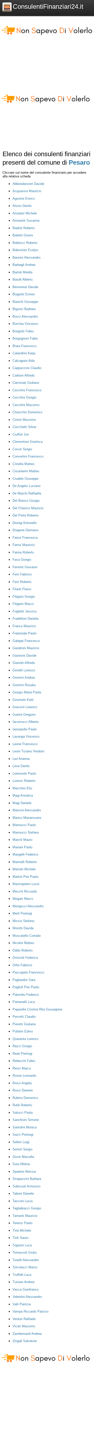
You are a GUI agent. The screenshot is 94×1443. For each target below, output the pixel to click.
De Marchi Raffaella (27, 493)
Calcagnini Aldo (24, 361)
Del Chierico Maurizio (28, 508)
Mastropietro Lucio (26, 884)
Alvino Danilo (22, 206)
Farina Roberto (23, 552)
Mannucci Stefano (26, 832)
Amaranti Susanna (26, 220)
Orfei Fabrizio (22, 965)
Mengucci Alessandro (28, 906)
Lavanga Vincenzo (26, 736)
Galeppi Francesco (26, 641)
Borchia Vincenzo (25, 324)
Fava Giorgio (22, 559)
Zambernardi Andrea (27, 1334)
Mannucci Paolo (24, 825)
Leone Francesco (25, 744)
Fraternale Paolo (24, 633)
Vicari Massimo (24, 1326)
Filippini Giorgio (24, 596)
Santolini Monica (25, 1127)
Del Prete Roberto (25, 515)
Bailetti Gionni (23, 235)
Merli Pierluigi (22, 913)
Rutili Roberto (22, 1105)
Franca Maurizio (24, 626)
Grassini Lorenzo (25, 707)
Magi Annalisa (23, 795)
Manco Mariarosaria (27, 818)
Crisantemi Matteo (26, 471)
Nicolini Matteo (23, 943)
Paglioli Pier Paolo (26, 987)
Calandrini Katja (24, 353)
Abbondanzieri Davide (28, 184)
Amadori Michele (25, 213)
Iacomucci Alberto (26, 722)
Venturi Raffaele (24, 1319)
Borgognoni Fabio (25, 338)
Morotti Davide (23, 928)
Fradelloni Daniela (25, 618)
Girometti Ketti (23, 700)
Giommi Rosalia (24, 685)
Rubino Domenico (25, 1098)
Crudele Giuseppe (25, 479)
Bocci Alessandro (25, 316)
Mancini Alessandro (27, 810)
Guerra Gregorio (24, 714)
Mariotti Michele (24, 869)
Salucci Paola (23, 1112)
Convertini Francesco (28, 456)
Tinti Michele (22, 1230)
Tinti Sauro (20, 1238)
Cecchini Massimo (26, 405)
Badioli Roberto (24, 228)
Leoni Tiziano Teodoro (28, 751)
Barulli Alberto (23, 279)
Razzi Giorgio (22, 1046)
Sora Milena (21, 1164)
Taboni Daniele (23, 1193)
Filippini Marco (23, 604)
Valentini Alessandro (27, 1297)
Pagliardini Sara (24, 980)
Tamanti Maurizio (25, 1216)
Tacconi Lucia (23, 1201)
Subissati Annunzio (26, 1186)
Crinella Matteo (23, 464)
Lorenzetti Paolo (24, 773)
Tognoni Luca (22, 1245)
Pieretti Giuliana (24, 1024)
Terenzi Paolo (22, 1223)
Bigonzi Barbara (24, 309)
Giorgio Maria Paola (27, 692)
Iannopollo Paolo (25, 729)
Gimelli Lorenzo (24, 670)
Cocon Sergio (22, 449)
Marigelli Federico (25, 854)
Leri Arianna (21, 759)
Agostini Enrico (24, 198)
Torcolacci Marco (25, 1267)
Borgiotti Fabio (23, 331)
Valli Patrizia (22, 1304)
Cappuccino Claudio (27, 368)
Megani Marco (23, 899)
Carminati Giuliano (26, 383)
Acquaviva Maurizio (27, 191)
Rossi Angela (22, 1083)
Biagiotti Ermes (24, 294)
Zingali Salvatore (25, 1341)
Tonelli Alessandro (26, 1260)
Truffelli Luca (22, 1275)
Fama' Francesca (25, 537)
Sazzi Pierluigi (23, 1134)
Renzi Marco (22, 1068)
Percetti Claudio (24, 1016)
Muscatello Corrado (27, 936)
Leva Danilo (21, 766)
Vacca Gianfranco (25, 1289)
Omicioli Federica (25, 958)
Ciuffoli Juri (21, 434)
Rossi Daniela (23, 1090)
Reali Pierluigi (22, 1053)
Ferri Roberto (22, 582)
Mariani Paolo (22, 847)
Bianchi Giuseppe (25, 302)
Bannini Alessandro (26, 257)
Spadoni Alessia (24, 1171)
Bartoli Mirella (22, 272)
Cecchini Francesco (27, 390)
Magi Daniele (22, 803)
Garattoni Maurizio (26, 648)
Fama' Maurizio (24, 545)
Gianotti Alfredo (24, 663)
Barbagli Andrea (24, 265)
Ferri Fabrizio (22, 574)
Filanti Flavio (22, 589)
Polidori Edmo (23, 1031)
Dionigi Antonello (25, 523)
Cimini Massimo (24, 420)
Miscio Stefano (23, 921)
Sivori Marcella (23, 1157)
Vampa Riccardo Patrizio (30, 1311)
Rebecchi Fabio (24, 1061)
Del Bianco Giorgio (26, 500)
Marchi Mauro (22, 840)
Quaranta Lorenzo (25, 1039)
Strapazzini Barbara (27, 1179)
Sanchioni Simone (26, 1120)
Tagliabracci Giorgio (27, 1208)
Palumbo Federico (26, 994)
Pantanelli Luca (24, 1002)
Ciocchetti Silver (24, 427)
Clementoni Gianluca (28, 442)
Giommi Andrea (24, 677)
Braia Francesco (24, 346)
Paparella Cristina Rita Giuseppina (37, 1009)
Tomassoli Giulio (25, 1252)
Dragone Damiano (25, 530)
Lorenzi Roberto (24, 781)
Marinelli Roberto (25, 862)
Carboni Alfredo (24, 375)
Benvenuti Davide (25, 287)
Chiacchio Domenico (27, 412)
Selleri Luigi (21, 1142)
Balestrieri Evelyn (25, 250)
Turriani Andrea (23, 1282)
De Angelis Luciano (26, 486)
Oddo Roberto (23, 950)
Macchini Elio (22, 788)
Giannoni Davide (24, 655)
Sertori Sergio (22, 1149)
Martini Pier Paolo (25, 877)
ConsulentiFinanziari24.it (48, 6)
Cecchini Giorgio (24, 397)
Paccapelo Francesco (28, 972)
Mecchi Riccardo (25, 891)
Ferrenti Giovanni (25, 567)
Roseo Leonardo (24, 1075)
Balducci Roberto (25, 243)
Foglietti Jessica (24, 611)
